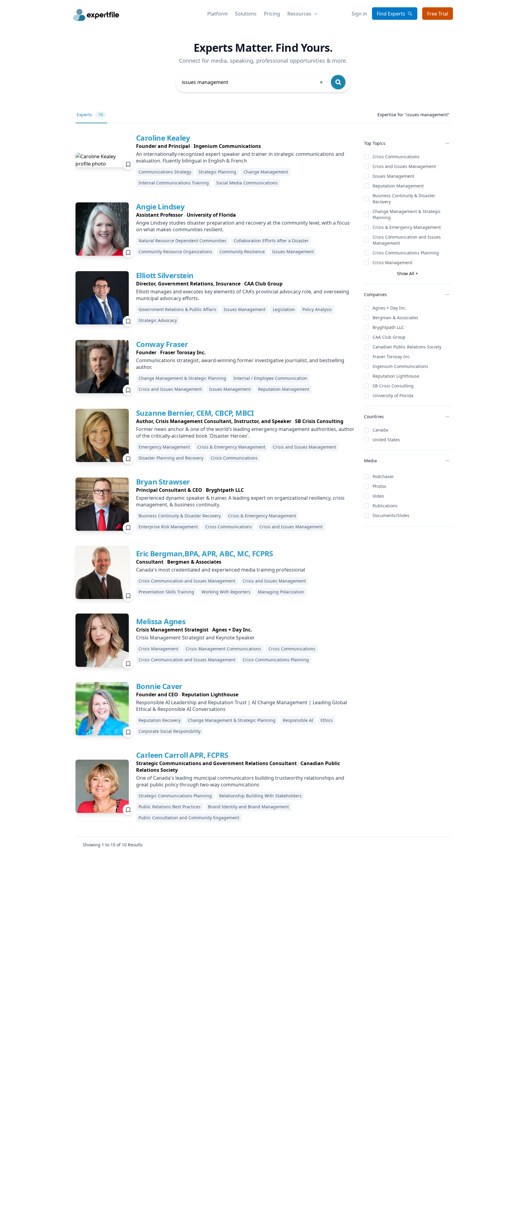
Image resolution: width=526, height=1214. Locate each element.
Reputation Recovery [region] (160, 720)
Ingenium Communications (400, 366)
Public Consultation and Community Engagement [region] (189, 817)
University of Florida (393, 395)
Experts (90, 114)
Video (378, 496)
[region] (245, 146)
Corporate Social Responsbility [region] (170, 731)
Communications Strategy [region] (165, 172)
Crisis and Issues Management (404, 166)
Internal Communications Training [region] (174, 183)
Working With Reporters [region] (226, 592)
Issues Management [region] (293, 251)
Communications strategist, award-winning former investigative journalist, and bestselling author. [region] (240, 363)
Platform (217, 13)
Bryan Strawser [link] (163, 482)
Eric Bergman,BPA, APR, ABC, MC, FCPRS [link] (204, 553)
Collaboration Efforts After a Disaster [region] (271, 240)
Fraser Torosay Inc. (392, 356)
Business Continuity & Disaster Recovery (404, 199)
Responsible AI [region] (298, 720)
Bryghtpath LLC (388, 327)
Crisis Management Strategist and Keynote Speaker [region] (195, 637)
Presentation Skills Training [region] (166, 592)
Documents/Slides (391, 515)
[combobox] (252, 82)
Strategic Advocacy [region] (158, 320)
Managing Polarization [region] (281, 592)
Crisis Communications (396, 156)
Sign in (359, 13)
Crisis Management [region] (158, 649)
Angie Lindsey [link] (160, 206)
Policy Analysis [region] (317, 309)
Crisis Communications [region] (234, 458)
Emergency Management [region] (164, 447)
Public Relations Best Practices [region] (170, 807)
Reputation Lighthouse (396, 376)
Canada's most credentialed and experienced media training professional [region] (220, 569)
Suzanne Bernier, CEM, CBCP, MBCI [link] (195, 413)
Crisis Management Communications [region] (223, 649)
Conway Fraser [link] (162, 344)
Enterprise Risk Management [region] (168, 527)
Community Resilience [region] (242, 251)
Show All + (407, 273)
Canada (380, 430)
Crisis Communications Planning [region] (276, 660)
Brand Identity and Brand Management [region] (248, 807)
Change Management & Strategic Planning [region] (182, 378)
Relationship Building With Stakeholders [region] (260, 796)
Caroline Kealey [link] (163, 138)
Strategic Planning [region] (217, 172)
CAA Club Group (389, 337)
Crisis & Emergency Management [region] (231, 447)
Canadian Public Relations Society (407, 347)
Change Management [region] (266, 172)
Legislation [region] (284, 309)
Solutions (246, 13)
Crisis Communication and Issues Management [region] (187, 581)
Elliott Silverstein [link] (165, 275)
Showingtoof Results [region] (113, 845)
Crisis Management (392, 262)
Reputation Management (398, 186)
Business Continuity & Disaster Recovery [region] (180, 516)
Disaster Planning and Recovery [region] (171, 458)
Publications (385, 506)
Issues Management (393, 176)
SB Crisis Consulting (393, 386)
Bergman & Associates (395, 317)
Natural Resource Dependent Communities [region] (182, 240)
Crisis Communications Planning (406, 253)
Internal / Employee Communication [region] (270, 378)
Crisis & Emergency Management (407, 227)
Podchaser (383, 476)
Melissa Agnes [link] (160, 621)
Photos (379, 486)
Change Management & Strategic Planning (407, 214)
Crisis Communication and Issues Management (407, 240)
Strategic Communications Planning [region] (175, 796)
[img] (102, 160)
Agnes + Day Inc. (390, 308)
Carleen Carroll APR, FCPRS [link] (182, 755)
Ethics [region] (327, 720)
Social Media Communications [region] (247, 183)
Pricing (272, 13)
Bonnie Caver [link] (159, 686)
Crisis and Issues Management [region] (170, 389)
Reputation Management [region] (283, 389)
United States (386, 440)
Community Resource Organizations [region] (175, 251)
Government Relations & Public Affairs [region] (177, 309)
